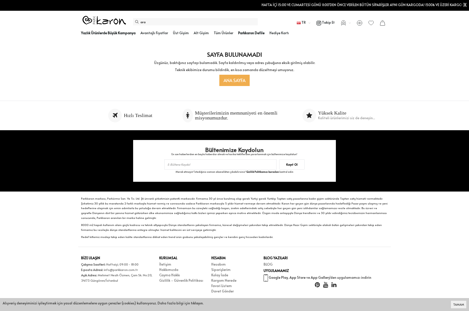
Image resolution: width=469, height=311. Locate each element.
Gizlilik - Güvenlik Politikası (181, 280)
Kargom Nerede (223, 280)
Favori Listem (221, 285)
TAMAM (458, 304)
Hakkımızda (168, 269)
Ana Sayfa (234, 80)
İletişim (165, 264)
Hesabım (218, 264)
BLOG (268, 264)
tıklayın (197, 303)
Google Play (278, 277)
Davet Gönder (222, 291)
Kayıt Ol (292, 164)
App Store (297, 277)
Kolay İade (219, 275)
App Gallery (320, 277)
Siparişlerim (221, 269)
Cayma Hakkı (169, 275)
